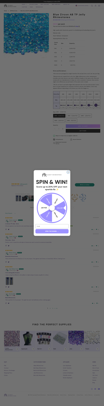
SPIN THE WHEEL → (52, 231)
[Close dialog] (68, 172)
